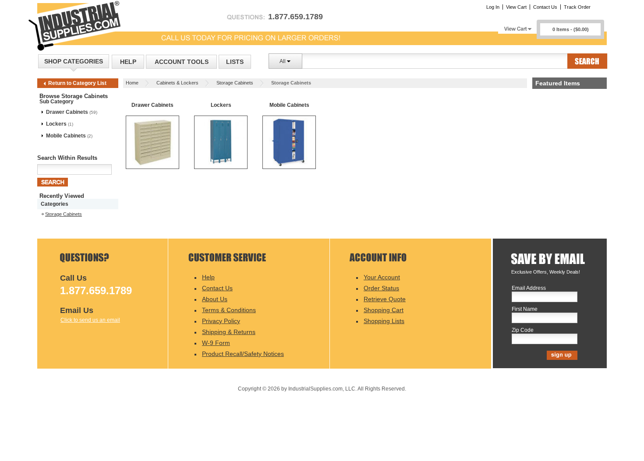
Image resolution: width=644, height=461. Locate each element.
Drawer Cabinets (67, 112)
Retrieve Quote (385, 299)
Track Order (577, 7)
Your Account (382, 277)
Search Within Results (67, 158)
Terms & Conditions (229, 309)
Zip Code (523, 330)
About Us (214, 299)
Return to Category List (77, 83)
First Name (525, 309)
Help (128, 61)
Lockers (56, 124)
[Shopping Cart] (517, 26)
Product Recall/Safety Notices (243, 353)
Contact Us (545, 7)
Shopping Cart (383, 309)
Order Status (381, 288)
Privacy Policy (221, 320)
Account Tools (182, 61)
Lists (235, 61)
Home (132, 82)
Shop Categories (73, 61)
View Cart (516, 7)
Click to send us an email (90, 320)
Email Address (529, 288)
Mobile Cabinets (66, 136)
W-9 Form (216, 342)
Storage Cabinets (234, 82)
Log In (492, 7)
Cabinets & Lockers (177, 82)
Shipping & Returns (228, 331)
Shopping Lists (384, 320)
